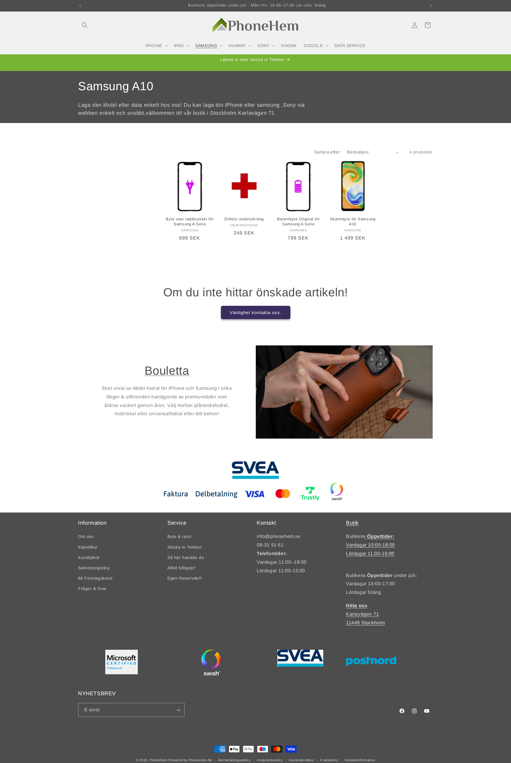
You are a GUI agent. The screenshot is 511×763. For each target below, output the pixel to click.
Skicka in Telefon (184, 547)
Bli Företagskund (95, 578)
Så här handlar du (185, 557)
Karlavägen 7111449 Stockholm (365, 614)
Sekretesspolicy (94, 567)
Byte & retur (179, 536)
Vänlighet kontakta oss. (256, 312)
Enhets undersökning (244, 219)
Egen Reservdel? (184, 578)
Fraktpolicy (329, 760)
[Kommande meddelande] (430, 5)
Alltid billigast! (181, 567)
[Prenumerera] (177, 710)
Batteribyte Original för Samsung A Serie (298, 222)
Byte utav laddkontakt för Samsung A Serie (190, 222)
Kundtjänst (89, 557)
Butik (352, 523)
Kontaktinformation (360, 760)
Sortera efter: (327, 152)
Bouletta (167, 370)
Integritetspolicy (270, 760)
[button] (84, 25)
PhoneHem (158, 760)
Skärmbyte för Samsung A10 (353, 222)
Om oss (86, 536)
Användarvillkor (301, 760)
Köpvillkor (88, 547)
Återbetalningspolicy (234, 760)
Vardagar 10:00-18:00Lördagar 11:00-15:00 (370, 545)
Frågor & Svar (92, 588)
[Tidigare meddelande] (80, 5)
